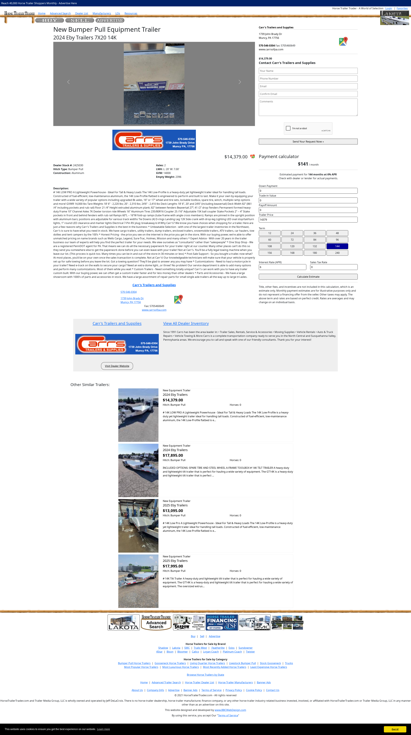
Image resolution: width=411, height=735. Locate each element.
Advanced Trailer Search (166, 682)
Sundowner (246, 648)
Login (388, 8)
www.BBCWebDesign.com (230, 710)
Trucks (289, 663)
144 (337, 246)
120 (292, 246)
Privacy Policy (234, 690)
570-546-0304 (129, 292)
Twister (250, 651)
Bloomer (182, 651)
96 (337, 239)
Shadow (163, 648)
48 (337, 233)
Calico (195, 651)
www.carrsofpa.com (154, 310)
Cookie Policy (254, 690)
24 (292, 233)
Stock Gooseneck (270, 663)
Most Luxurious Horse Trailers (180, 667)
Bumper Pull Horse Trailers (134, 663)
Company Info (155, 690)
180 (315, 253)
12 (269, 233)
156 (269, 253)
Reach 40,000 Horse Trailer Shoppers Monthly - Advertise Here (39, 3)
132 (315, 246)
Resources (131, 13)
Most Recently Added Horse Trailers (224, 667)
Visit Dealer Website (117, 366)
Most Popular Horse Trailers (141, 667)
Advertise (214, 636)
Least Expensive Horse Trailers (268, 667)
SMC (187, 648)
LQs (117, 13)
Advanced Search (60, 13)
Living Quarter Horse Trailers (207, 663)
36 (314, 233)
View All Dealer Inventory (186, 323)
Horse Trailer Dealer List (199, 682)
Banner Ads (264, 682)
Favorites (402, 8)
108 (269, 246)
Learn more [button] (103, 729)
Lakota (176, 648)
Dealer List (81, 13)
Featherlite (218, 648)
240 (337, 253)
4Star (159, 651)
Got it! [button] (395, 729)
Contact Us (272, 690)
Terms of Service (211, 690)
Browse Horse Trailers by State (205, 674)
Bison (170, 651)
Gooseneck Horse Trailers (170, 663)
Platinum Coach (232, 651)
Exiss (232, 648)
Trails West (200, 648)
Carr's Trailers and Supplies (154, 285)
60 (269, 239)
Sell (202, 636)
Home (41, 13)
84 (314, 239)
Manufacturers (102, 13)
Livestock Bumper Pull (242, 663)
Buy (193, 636)
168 (292, 253)
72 (292, 239)
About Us (137, 690)
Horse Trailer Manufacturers (235, 682)
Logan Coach (211, 651)
